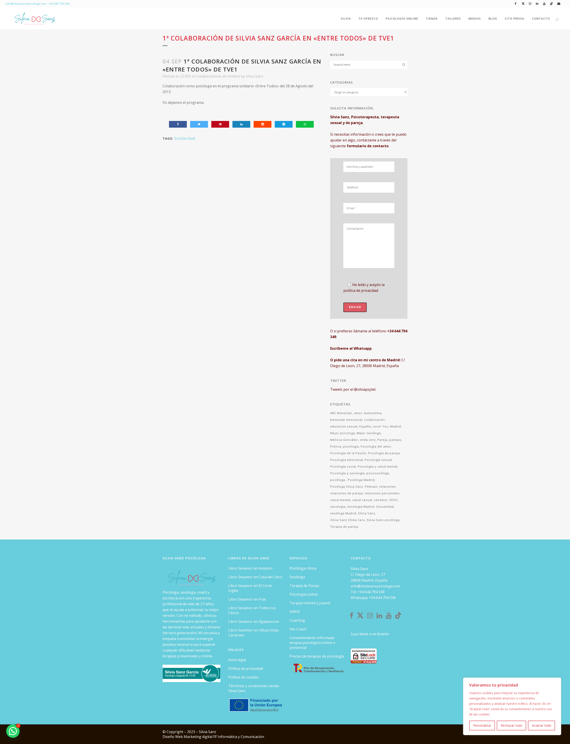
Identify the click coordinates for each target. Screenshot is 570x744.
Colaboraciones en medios (218, 76)
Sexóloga (297, 576)
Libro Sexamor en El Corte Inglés (250, 588)
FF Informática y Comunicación (238, 736)
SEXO (393, 500)
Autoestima (372, 413)
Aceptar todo (541, 725)
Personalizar (482, 725)
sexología (337, 507)
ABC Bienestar (341, 413)
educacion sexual (344, 426)
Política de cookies (243, 677)
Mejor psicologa (342, 433)
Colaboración (374, 420)
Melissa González (344, 440)
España (365, 426)
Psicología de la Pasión (348, 453)
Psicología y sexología (347, 473)
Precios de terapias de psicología (316, 656)
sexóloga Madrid (343, 513)
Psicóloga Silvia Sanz (346, 486)
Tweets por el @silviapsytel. (353, 389)
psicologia (351, 446)
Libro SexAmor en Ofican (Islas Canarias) (253, 633)
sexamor (381, 500)
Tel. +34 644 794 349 (368, 591)
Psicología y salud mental (377, 466)
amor (358, 413)
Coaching (297, 620)
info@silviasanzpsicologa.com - (27, 4)
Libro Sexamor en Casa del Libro (255, 576)
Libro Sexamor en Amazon (250, 568)
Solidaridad (184, 138)
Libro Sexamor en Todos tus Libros (252, 610)
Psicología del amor (376, 446)
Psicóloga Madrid (361, 480)
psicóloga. (338, 480)
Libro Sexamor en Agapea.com (253, 621)
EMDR (294, 611)
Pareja (382, 440)
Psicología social (343, 466)
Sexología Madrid (360, 507)
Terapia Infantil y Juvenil (309, 603)
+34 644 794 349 (59, 4)
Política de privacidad (245, 668)
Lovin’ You (380, 426)
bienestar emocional (346, 420)
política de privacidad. (361, 290)
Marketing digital (198, 736)
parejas (395, 440)
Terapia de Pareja (304, 585)
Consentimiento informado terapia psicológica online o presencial (312, 642)
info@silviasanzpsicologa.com (375, 586)
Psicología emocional (346, 460)
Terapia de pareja (344, 527)
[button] (13, 731)
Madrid (395, 426)
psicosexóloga (377, 473)
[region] (512, 706)
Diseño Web (173, 736)
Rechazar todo (511, 725)
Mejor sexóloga (369, 433)
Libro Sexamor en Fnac (247, 599)
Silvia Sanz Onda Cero (347, 520)
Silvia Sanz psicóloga (383, 520)
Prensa (335, 446)
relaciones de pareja (346, 493)
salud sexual (362, 500)
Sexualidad (385, 507)
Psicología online (303, 594)
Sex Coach (297, 629)
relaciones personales (382, 493)
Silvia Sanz (254, 76)
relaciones (387, 486)
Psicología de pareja (384, 453)
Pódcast (371, 486)
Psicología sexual (378, 460)
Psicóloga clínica (302, 568)
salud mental (340, 500)
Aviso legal (237, 659)
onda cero (368, 440)
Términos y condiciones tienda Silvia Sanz (253, 688)
